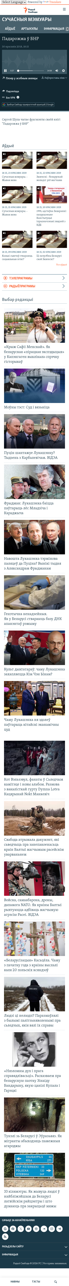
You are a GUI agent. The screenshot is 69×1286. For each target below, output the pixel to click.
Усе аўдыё (61, 265)
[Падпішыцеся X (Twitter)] (21, 1229)
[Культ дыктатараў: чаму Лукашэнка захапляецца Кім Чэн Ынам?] (34, 648)
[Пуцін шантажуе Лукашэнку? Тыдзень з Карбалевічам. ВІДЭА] (34, 431)
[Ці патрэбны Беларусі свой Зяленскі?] (52, 239)
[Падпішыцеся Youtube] (28, 1229)
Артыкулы (29, 29)
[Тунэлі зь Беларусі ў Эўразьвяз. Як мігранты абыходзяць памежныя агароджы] (34, 1114)
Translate (55, 2)
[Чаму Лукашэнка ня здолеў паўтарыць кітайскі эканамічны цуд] (34, 698)
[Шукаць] (56, 1282)
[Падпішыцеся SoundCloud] (44, 1229)
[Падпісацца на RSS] (5, 1236)
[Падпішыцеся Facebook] (13, 1229)
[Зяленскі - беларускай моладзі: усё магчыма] (52, 160)
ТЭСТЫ (36, 1281)
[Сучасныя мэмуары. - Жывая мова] (17, 160)
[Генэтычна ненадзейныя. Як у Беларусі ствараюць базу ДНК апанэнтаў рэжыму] (34, 592)
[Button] (10, 92)
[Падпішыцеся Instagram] (52, 1229)
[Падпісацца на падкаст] (36, 1229)
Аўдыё (10, 29)
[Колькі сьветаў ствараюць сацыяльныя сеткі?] (17, 239)
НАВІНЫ (15, 1281)
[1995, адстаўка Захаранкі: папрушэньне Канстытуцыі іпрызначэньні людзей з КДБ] (52, 194)
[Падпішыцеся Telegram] (59, 1229)
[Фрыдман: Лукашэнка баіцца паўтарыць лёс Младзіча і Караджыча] (34, 482)
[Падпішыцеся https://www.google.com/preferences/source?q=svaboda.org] (5, 1229)
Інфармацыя (54, 29)
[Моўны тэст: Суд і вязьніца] (34, 386)
